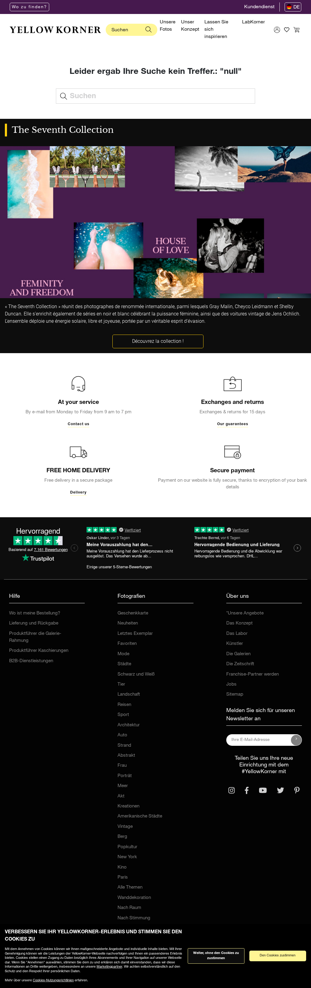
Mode (123, 654)
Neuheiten (128, 623)
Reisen (124, 705)
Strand (124, 745)
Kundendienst (259, 7)
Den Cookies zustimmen (278, 955)
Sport (123, 715)
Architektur (129, 725)
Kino (122, 867)
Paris (123, 877)
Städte (124, 664)
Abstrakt (126, 755)
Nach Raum (129, 908)
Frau (122, 765)
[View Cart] (296, 30)
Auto (122, 735)
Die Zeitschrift (240, 664)
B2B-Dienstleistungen (31, 661)
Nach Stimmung (134, 918)
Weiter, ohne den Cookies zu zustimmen (216, 956)
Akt (121, 796)
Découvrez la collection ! (158, 341)
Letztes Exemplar (135, 634)
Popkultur (127, 847)
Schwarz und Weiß (136, 674)
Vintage (125, 826)
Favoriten (127, 644)
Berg (122, 837)
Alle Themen (130, 887)
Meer (123, 786)
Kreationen (128, 806)
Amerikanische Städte (140, 816)
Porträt (125, 776)
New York (127, 857)
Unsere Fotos (168, 26)
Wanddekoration (134, 898)
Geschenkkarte (133, 613)
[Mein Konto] (277, 30)
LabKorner (253, 22)
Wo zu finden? (29, 7)
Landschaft (129, 694)
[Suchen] (148, 29)
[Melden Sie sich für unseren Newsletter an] (296, 740)
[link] (55, 29)
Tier (121, 684)
